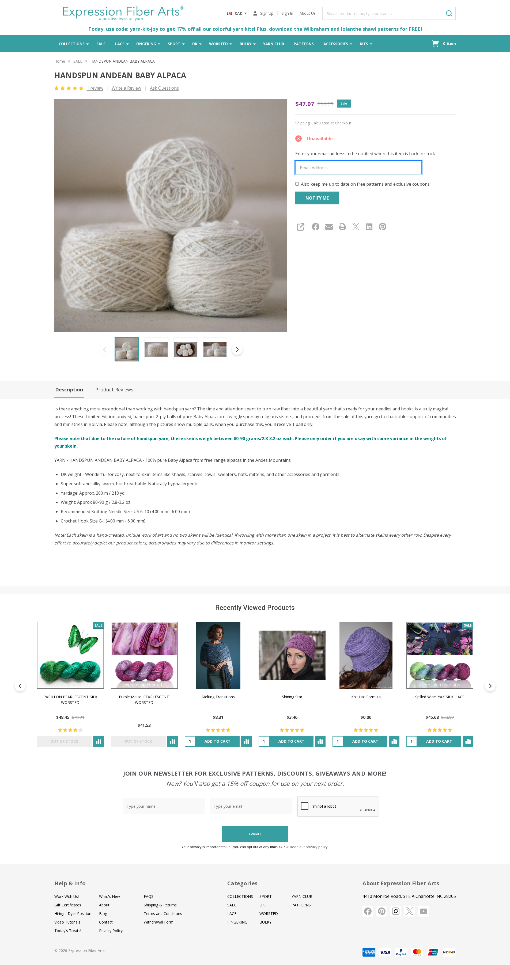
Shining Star (292, 696)
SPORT (174, 43)
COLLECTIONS (72, 43)
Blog (103, 913)
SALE (100, 43)
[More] (87, 44)
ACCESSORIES (335, 43)
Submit (255, 833)
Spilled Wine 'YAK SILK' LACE (439, 696)
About (104, 904)
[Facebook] (315, 226)
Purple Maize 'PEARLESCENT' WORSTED (144, 699)
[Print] (342, 226)
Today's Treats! (67, 930)
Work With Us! (66, 896)
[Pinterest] (382, 226)
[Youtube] (423, 911)
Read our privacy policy (309, 846)
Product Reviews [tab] (114, 389)
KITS (364, 43)
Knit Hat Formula (365, 696)
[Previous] (20, 686)
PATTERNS (304, 43)
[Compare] (98, 741)
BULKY (245, 43)
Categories (242, 883)
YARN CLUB (273, 43)
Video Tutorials (67, 922)
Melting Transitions (218, 696)
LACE (119, 43)
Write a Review (126, 88)
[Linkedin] (369, 226)
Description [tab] (69, 389)
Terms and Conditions (163, 913)
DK (194, 43)
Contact (106, 922)
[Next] (490, 686)
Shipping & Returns (160, 904)
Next (237, 349)
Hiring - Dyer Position (72, 913)
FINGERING (146, 43)
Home (59, 61)
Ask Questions (164, 88)
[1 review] (69, 88)
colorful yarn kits (233, 29)
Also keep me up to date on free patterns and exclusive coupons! (365, 184)
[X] (356, 226)
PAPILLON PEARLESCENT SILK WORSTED (70, 699)
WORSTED (218, 43)
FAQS (148, 896)
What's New (109, 896)
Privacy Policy (111, 930)
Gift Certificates (67, 904)
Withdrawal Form (158, 922)
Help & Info (70, 883)
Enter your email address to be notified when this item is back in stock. (365, 154)
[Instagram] (395, 911)
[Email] (329, 226)
